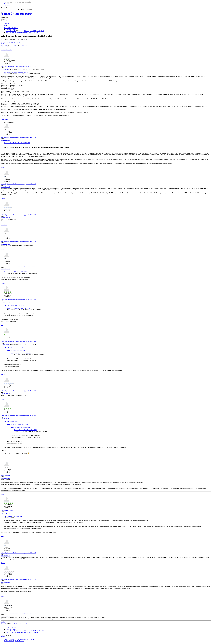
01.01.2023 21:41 (5, 513)
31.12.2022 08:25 (5, 244)
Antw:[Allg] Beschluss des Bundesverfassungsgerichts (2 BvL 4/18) (18, 66)
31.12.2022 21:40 (5, 344)
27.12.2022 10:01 (5, 140)
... (12, 45)
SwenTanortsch (5, 119)
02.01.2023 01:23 (5, 556)
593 (27, 45)
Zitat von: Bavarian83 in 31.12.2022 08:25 (15, 272)
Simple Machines (19, 641)
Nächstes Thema (15, 42)
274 (23, 45)
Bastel (2, 494)
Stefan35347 (33, 31)
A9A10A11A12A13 (6, 50)
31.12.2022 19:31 (5, 302)
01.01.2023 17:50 (5, 478)
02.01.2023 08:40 (5, 616)
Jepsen (2, 167)
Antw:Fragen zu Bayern (7, 510)
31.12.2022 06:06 (5, 218)
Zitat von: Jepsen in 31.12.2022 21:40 (14, 421)
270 (14, 45)
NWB (2, 596)
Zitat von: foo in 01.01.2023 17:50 (13, 516)
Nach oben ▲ (30, 639)
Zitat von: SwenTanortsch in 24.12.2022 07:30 (16, 72)
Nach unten (4, 45)
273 (21, 45)
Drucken (3, 43)
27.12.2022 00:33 (5, 69)
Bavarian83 (4, 225)
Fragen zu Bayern (5, 475)
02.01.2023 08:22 (5, 582)
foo (1, 458)
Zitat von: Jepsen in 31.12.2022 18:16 (14, 305)
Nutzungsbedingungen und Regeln (17, 639)
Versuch (3, 198)
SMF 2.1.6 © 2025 (9, 641)
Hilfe (5, 639)
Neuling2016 (40, 31)
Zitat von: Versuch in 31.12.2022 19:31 (14, 347)
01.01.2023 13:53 (5, 418)
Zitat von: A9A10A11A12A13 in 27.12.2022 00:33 (17, 143)
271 (16, 45)
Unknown (26, 31)
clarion (3, 374)
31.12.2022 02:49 (5, 187)
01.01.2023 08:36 (5, 393)
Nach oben (3, 623)
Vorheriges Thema (5, 42)
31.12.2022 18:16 (5, 269)
